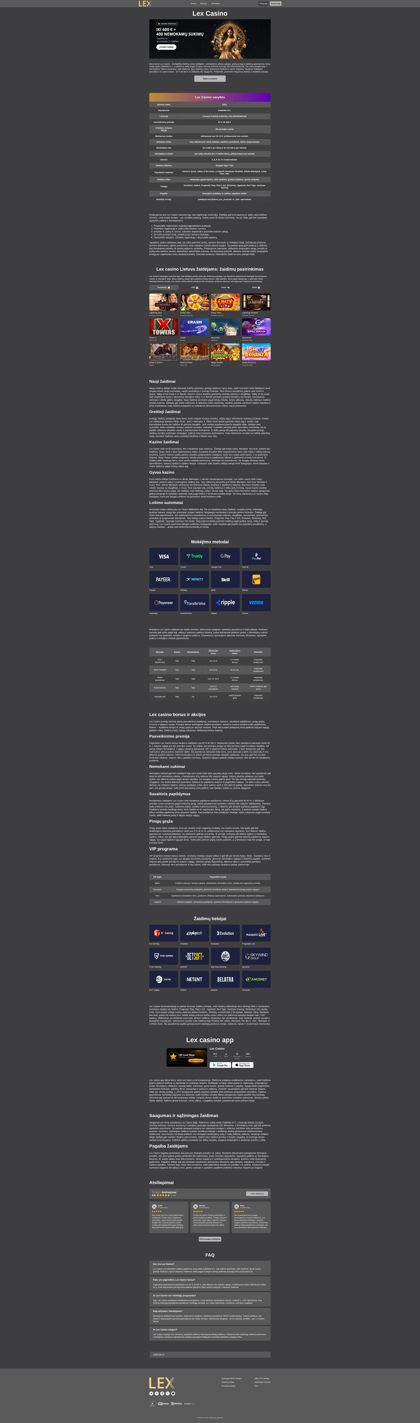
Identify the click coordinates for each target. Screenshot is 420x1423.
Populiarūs (162, 287)
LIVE (193, 287)
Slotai (254, 287)
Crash (223, 287)
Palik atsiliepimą (257, 1194)
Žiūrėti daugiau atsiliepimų (210, 1239)
